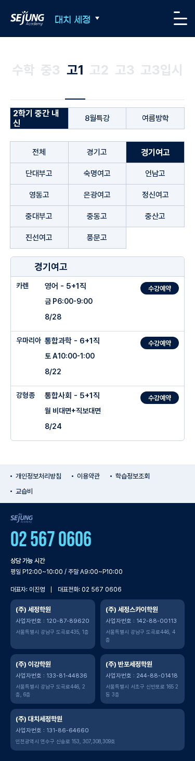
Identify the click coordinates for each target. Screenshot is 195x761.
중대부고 (39, 216)
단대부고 (39, 173)
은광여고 (97, 195)
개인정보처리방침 (38, 476)
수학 (23, 70)
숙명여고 (97, 173)
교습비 (24, 491)
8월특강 (97, 118)
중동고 (97, 216)
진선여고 (39, 237)
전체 (39, 152)
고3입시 (161, 70)
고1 (75, 70)
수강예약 (159, 288)
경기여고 (155, 152)
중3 (50, 70)
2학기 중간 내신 (36, 118)
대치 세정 (72, 19)
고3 (125, 70)
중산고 (155, 216)
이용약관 (88, 476)
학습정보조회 (132, 476)
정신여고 (155, 195)
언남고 (155, 173)
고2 (99, 70)
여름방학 (155, 118)
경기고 (97, 152)
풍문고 (97, 237)
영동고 (39, 195)
